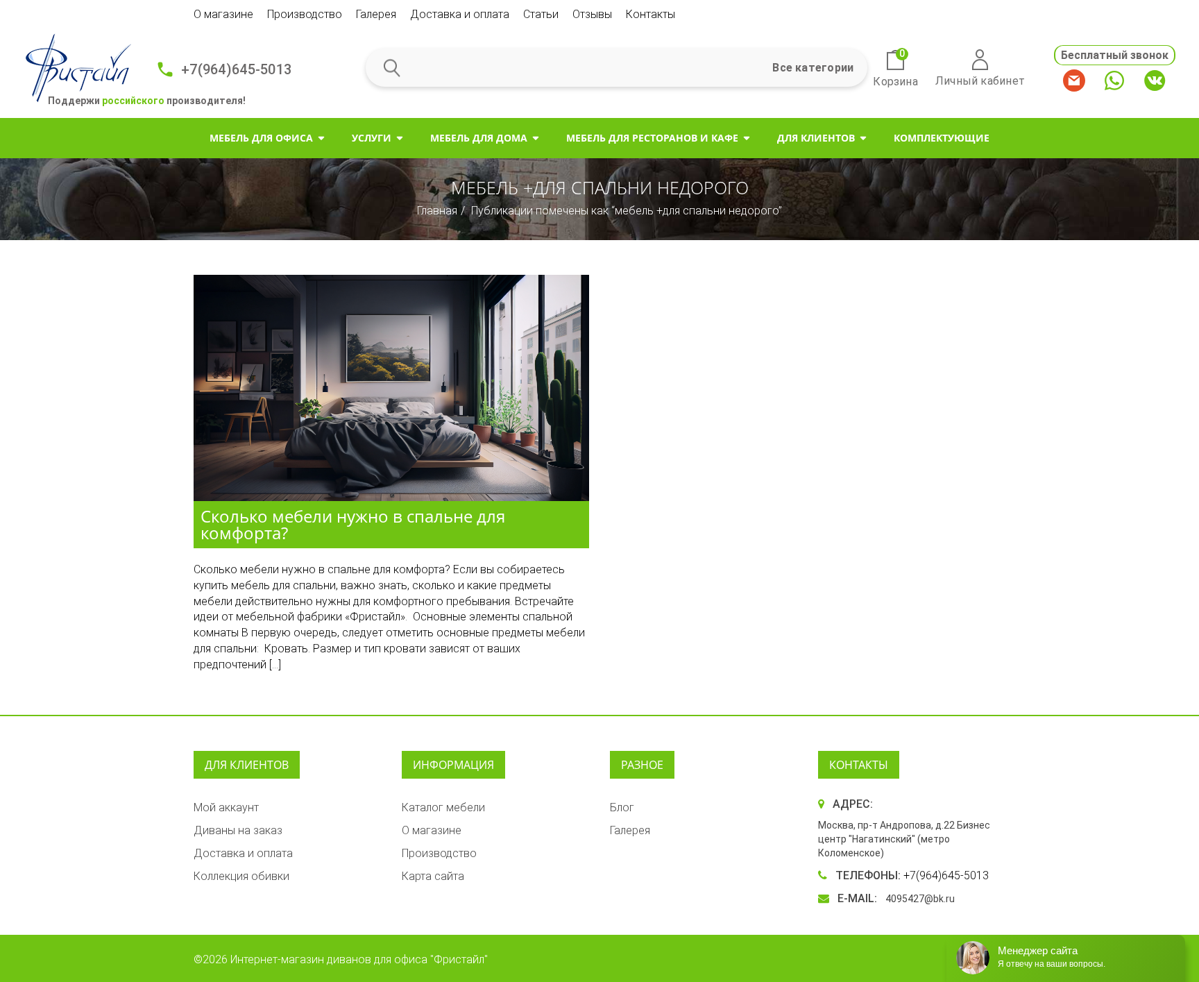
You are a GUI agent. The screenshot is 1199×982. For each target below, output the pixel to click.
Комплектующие (941, 137)
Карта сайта (433, 876)
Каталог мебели (443, 807)
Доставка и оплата (459, 14)
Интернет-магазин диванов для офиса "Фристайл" (359, 959)
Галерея (376, 14)
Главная (437, 210)
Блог (622, 807)
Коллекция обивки (241, 876)
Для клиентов (816, 137)
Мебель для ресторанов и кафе (652, 137)
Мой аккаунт (226, 807)
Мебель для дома (478, 137)
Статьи (541, 14)
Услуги (371, 137)
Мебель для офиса (261, 137)
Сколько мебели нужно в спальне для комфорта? (353, 524)
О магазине (223, 14)
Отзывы (592, 14)
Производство (304, 14)
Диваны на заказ (238, 830)
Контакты (650, 14)
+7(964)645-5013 (236, 69)
